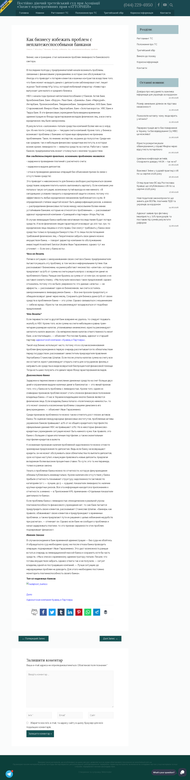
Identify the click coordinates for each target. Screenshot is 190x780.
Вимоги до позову (146, 56)
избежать (63, 49)
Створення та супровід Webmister (95, 772)
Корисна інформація (141, 13)
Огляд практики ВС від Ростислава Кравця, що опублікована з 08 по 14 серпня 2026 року (156, 185)
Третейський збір (113, 13)
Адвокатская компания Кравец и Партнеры (49, 600)
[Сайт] (100, 716)
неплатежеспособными (80, 49)
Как (69, 49)
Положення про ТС (86, 13)
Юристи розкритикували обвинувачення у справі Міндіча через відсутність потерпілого (157, 146)
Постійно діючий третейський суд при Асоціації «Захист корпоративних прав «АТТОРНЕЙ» (58, 5)
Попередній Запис (33, 638)
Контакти (165, 13)
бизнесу (55, 49)
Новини (40, 13)
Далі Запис (110, 638)
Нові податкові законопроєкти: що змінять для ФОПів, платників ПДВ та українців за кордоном (156, 201)
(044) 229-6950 (138, 5)
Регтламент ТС (59, 13)
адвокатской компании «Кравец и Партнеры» (60, 340)
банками (47, 49)
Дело (29, 594)
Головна (24, 13)
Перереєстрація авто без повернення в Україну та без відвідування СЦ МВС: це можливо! (157, 131)
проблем (94, 49)
